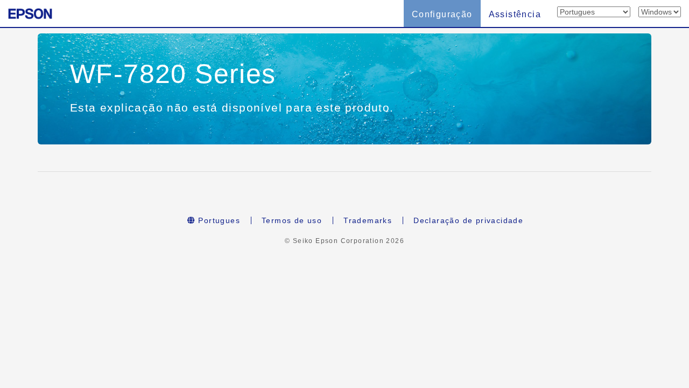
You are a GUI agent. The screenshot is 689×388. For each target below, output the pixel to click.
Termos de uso (292, 220)
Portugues (217, 220)
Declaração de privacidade (468, 220)
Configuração (442, 14)
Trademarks (367, 220)
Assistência (515, 14)
